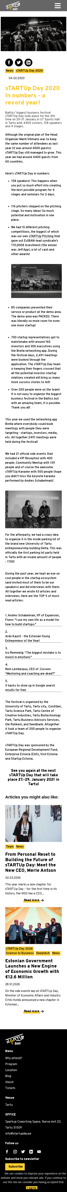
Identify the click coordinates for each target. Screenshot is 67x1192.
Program (11, 1064)
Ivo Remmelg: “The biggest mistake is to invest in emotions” (33, 655)
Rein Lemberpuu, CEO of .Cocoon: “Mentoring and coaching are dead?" (30, 671)
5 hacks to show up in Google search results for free (30, 688)
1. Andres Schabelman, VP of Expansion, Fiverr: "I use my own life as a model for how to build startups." (32, 620)
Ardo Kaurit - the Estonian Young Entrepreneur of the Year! (27, 639)
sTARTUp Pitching (41, 236)
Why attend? (13, 1058)
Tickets (10, 1088)
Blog (8, 1076)
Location (11, 1070)
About (9, 1082)
